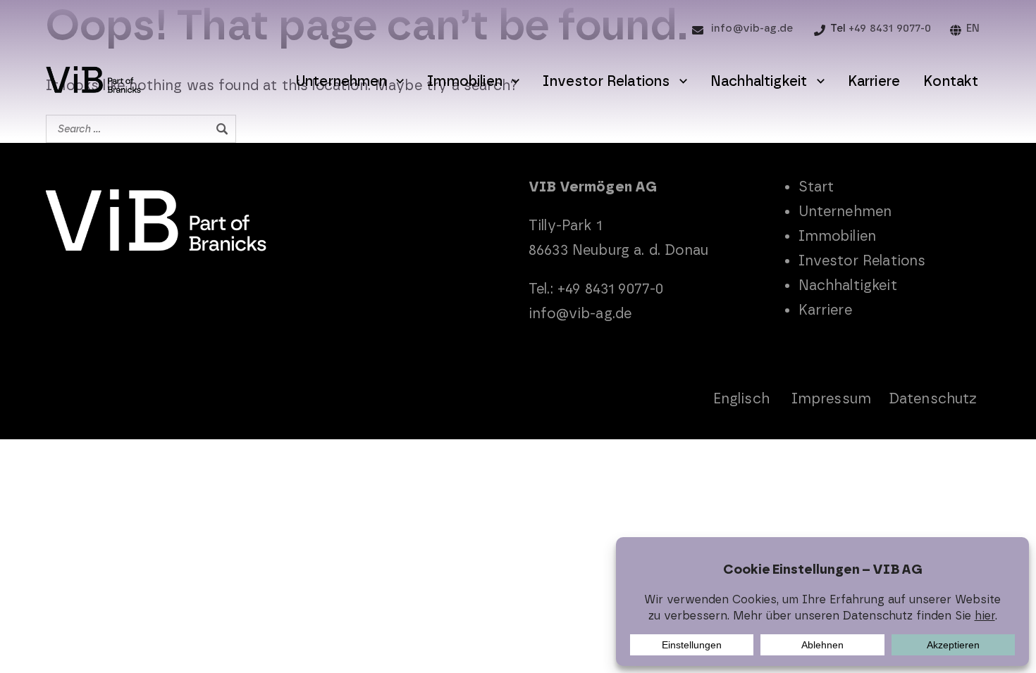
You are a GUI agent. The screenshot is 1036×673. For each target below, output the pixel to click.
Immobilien (464, 81)
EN (973, 28)
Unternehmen (341, 81)
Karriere (874, 81)
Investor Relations (606, 81)
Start (816, 186)
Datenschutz (933, 398)
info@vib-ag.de (752, 28)
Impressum (831, 398)
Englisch (741, 398)
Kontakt (950, 81)
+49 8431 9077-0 (890, 28)
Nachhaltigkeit (758, 81)
